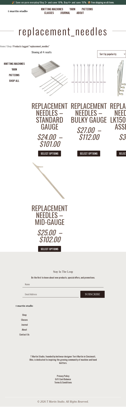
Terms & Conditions (63, 382)
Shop (9, 46)
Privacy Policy (63, 376)
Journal (65, 13)
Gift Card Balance (63, 379)
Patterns (87, 9)
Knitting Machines (52, 9)
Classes (49, 13)
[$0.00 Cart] (113, 10)
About (80, 13)
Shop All (14, 81)
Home (2, 46)
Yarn (72, 9)
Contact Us (24, 334)
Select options (49, 153)
